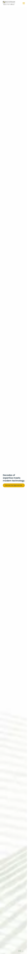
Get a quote (9, 487)
